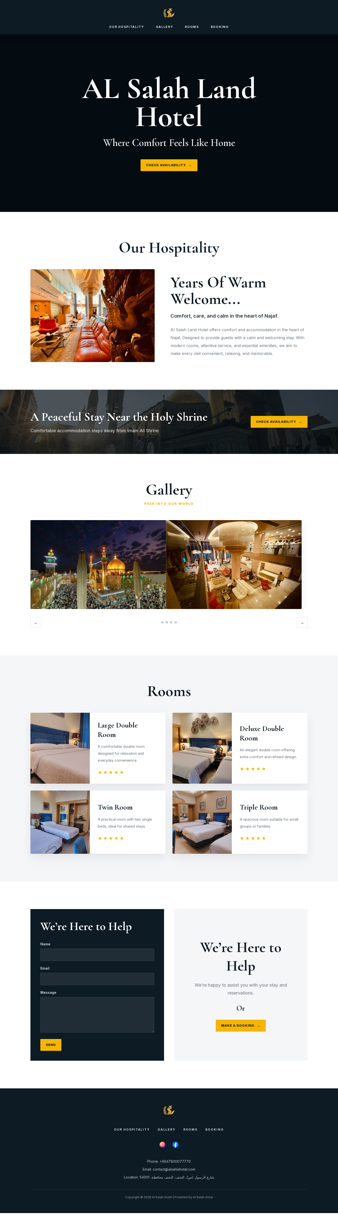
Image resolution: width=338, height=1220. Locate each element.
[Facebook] (175, 1145)
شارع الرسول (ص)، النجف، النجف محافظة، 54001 (177, 1177)
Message (48, 992)
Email (44, 968)
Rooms (192, 27)
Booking (220, 27)
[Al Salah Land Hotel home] (169, 13)
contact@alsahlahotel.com (174, 1169)
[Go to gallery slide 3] (171, 622)
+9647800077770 (175, 1161)
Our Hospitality (126, 27)
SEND (51, 1045)
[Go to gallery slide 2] (167, 622)
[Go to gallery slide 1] (162, 622)
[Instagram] (163, 1145)
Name (45, 944)
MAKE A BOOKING (241, 1025)
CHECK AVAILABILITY (169, 165)
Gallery (164, 27)
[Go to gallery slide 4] (175, 622)
